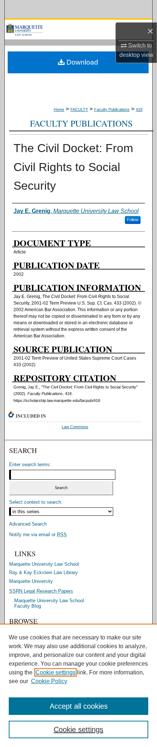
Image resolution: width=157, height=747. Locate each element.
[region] (78, 685)
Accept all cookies (79, 706)
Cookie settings (55, 672)
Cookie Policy (49, 681)
